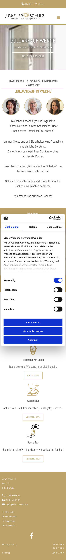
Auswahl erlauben (33, 331)
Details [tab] (33, 226)
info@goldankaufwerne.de (16, 504)
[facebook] (31, 534)
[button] (33, 56)
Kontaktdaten (11, 516)
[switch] (58, 289)
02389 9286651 (35, 4)
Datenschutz (10, 525)
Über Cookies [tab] (54, 226)
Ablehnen (33, 339)
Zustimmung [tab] (12, 226)
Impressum (10, 520)
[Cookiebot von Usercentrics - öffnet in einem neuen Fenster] (49, 218)
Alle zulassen (33, 322)
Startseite (9, 512)
